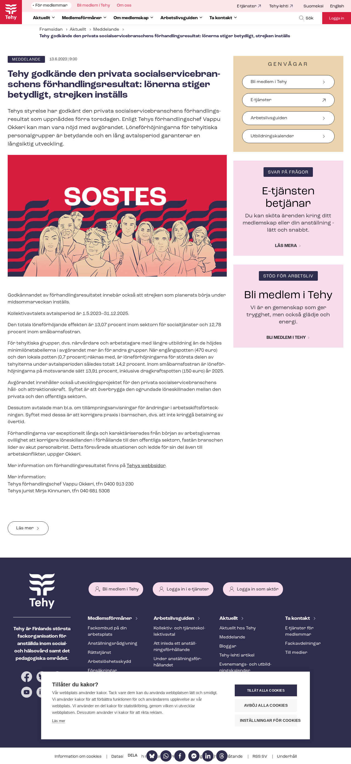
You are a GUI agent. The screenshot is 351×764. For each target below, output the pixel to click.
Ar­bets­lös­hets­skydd (109, 662)
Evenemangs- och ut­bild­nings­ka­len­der (245, 667)
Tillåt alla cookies (266, 690)
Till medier (296, 653)
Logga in (336, 18)
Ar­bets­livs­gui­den (174, 618)
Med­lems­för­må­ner (110, 618)
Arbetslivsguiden (269, 118)
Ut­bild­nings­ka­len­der (272, 136)
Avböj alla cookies (266, 705)
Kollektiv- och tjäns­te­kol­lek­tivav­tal (179, 631)
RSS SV (260, 757)
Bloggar (227, 646)
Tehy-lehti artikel (236, 655)
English (337, 6)
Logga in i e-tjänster (188, 589)
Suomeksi (313, 6)
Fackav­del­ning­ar (303, 643)
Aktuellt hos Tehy (237, 628)
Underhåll (287, 757)
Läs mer (25, 528)
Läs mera (286, 246)
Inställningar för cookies (268, 720)
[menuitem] (317, 6)
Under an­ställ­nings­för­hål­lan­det (178, 662)
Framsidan (51, 29)
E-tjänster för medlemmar (299, 631)
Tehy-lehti (278, 6)
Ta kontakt (298, 618)
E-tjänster (246, 6)
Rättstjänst (99, 653)
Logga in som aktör (258, 589)
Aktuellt (78, 29)
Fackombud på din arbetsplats (107, 631)
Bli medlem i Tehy (269, 82)
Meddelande (106, 29)
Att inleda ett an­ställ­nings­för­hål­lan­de (175, 646)
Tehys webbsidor (146, 466)
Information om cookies (78, 757)
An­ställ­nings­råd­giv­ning (112, 643)
